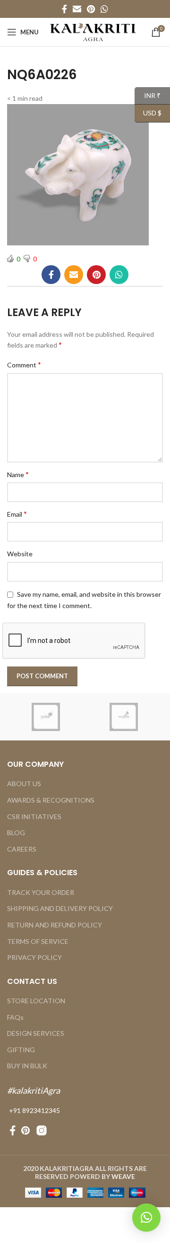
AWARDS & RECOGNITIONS (50, 800)
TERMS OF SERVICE (37, 941)
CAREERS (21, 849)
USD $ (148, 112)
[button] (146, 1217)
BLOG (16, 833)
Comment (24, 364)
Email (17, 513)
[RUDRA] (124, 716)
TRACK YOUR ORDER (40, 892)
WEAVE (123, 1176)
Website (20, 554)
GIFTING (21, 1050)
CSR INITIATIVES (34, 816)
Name (18, 474)
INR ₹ (148, 94)
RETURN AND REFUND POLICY (54, 925)
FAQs (15, 1017)
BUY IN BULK (27, 1066)
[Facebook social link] (64, 9)
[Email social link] (77, 9)
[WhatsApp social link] (104, 9)
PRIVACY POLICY (34, 957)
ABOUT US (24, 784)
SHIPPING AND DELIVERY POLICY (60, 908)
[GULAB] (46, 716)
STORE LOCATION (36, 1001)
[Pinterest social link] (91, 9)
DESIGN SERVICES (35, 1033)
